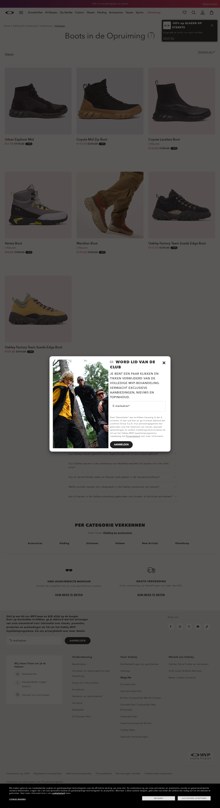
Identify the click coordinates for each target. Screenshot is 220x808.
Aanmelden (121, 444)
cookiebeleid (58, 793)
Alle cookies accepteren (194, 798)
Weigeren (158, 798)
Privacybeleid (133, 436)
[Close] (164, 362)
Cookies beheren (17, 799)
